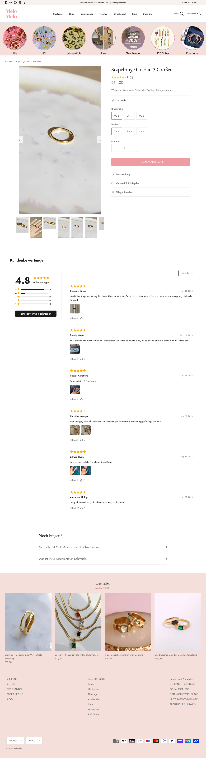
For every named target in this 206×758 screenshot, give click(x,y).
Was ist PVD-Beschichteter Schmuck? (63, 558)
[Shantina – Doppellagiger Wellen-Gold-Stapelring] (28, 622)
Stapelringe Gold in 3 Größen (28, 61)
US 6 (116, 116)
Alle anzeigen (103, 588)
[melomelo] (11, 14)
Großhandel (120, 13)
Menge (115, 141)
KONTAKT (11, 684)
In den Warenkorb (151, 162)
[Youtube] (10, 2)
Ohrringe (93, 694)
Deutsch (184, 2)
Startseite (58, 13)
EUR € (195, 2)
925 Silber (93, 714)
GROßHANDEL (14, 689)
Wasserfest (93, 709)
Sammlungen (87, 13)
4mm (129, 131)
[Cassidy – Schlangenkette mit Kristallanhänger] (78, 622)
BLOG (9, 699)
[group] (15, 40)
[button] (118, 100)
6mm (141, 131)
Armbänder (94, 699)
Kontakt (104, 13)
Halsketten (93, 689)
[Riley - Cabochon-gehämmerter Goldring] (128, 622)
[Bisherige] (19, 139)
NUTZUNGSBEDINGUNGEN (185, 699)
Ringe (91, 684)
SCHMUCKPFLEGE (179, 689)
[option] (60, 140)
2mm (116, 131)
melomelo (18, 748)
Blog (134, 13)
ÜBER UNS (11, 679)
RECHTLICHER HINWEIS (183, 704)
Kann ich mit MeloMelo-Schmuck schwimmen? (69, 547)
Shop (71, 13)
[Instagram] (15, 2)
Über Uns (147, 13)
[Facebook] (6, 2)
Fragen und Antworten (181, 679)
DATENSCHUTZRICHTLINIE (184, 694)
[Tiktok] (24, 2)
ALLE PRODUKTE (96, 679)
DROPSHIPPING (14, 694)
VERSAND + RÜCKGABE (182, 684)
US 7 (129, 116)
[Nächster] (100, 139)
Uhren (91, 704)
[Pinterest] (20, 2)
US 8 (141, 116)
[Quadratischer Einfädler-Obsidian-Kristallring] (177, 622)
